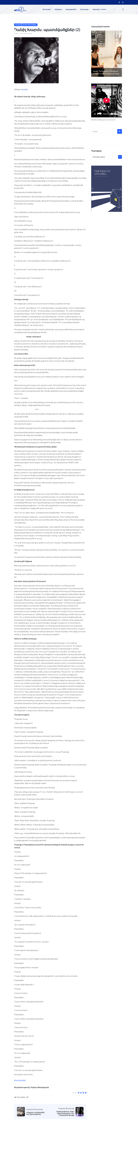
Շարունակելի (20, 1080)
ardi (17, 33)
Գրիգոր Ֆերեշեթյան (30, 25)
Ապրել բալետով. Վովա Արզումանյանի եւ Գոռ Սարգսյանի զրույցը (65, 1113)
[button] (92, 53)
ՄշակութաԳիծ (71, 9)
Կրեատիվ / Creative (99, 9)
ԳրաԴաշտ (18, 25)
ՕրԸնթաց (58, 9)
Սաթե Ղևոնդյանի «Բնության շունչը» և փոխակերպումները (106, 72)
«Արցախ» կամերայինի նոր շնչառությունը (35, 1113)
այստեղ (24, 89)
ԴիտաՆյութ (84, 9)
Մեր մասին (46, 9)
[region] (106, 54)
